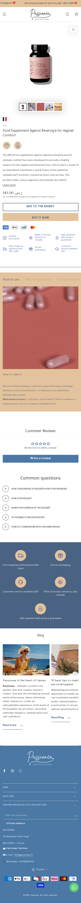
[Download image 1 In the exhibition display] (23, 107)
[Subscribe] (76, 816)
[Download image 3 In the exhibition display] (40, 107)
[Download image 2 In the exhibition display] (32, 107)
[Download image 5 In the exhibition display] (58, 107)
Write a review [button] (40, 458)
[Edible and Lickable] (7, 145)
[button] (67, 14)
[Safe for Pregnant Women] (18, 145)
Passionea (35, 895)
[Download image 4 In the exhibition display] (49, 107)
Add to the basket (40, 206)
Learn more (9, 185)
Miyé (5, 126)
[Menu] (4, 14)
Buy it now (40, 218)
